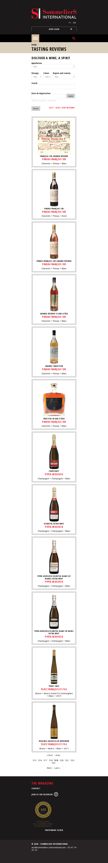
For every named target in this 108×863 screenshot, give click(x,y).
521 (67, 760)
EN (74, 22)
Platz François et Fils (54, 689)
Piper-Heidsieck (54, 474)
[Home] (54, 13)
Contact (36, 788)
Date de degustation (41, 93)
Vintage (35, 73)
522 (72, 760)
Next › (50, 767)
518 (51, 760)
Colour (46, 73)
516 (40, 760)
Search (34, 83)
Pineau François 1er (54, 159)
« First (50, 755)
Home (34, 44)
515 (34, 760)
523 (53, 762)
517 (45, 760)
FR (69, 22)
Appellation (37, 63)
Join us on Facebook (42, 794)
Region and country (61, 73)
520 (62, 760)
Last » (57, 767)
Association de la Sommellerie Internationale (43, 814)
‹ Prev (57, 755)
